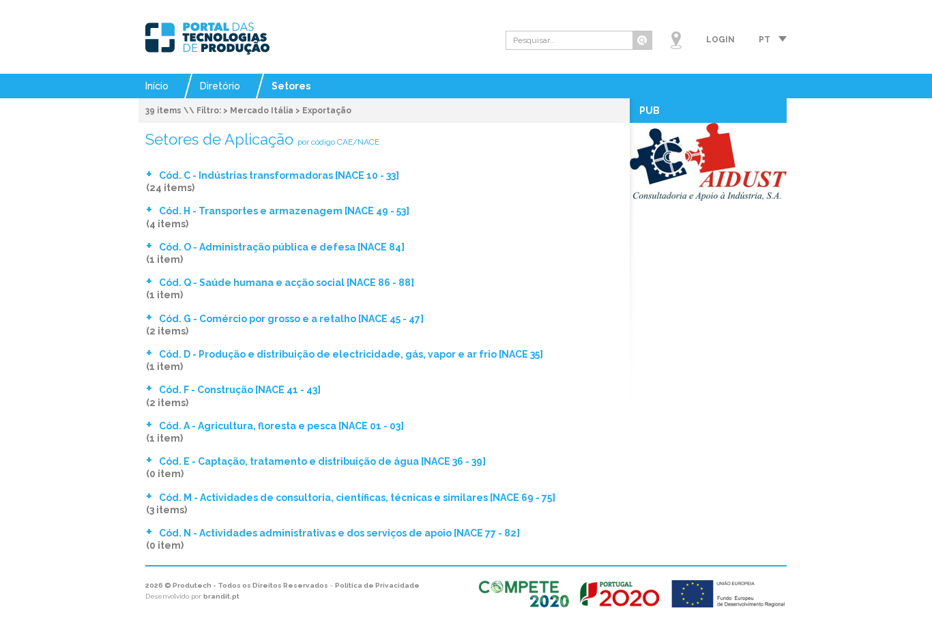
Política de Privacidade (377, 585)
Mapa (676, 40)
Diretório (220, 86)
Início (157, 86)
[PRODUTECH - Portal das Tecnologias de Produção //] (207, 39)
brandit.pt (221, 596)
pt (764, 39)
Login (720, 39)
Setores (291, 86)
